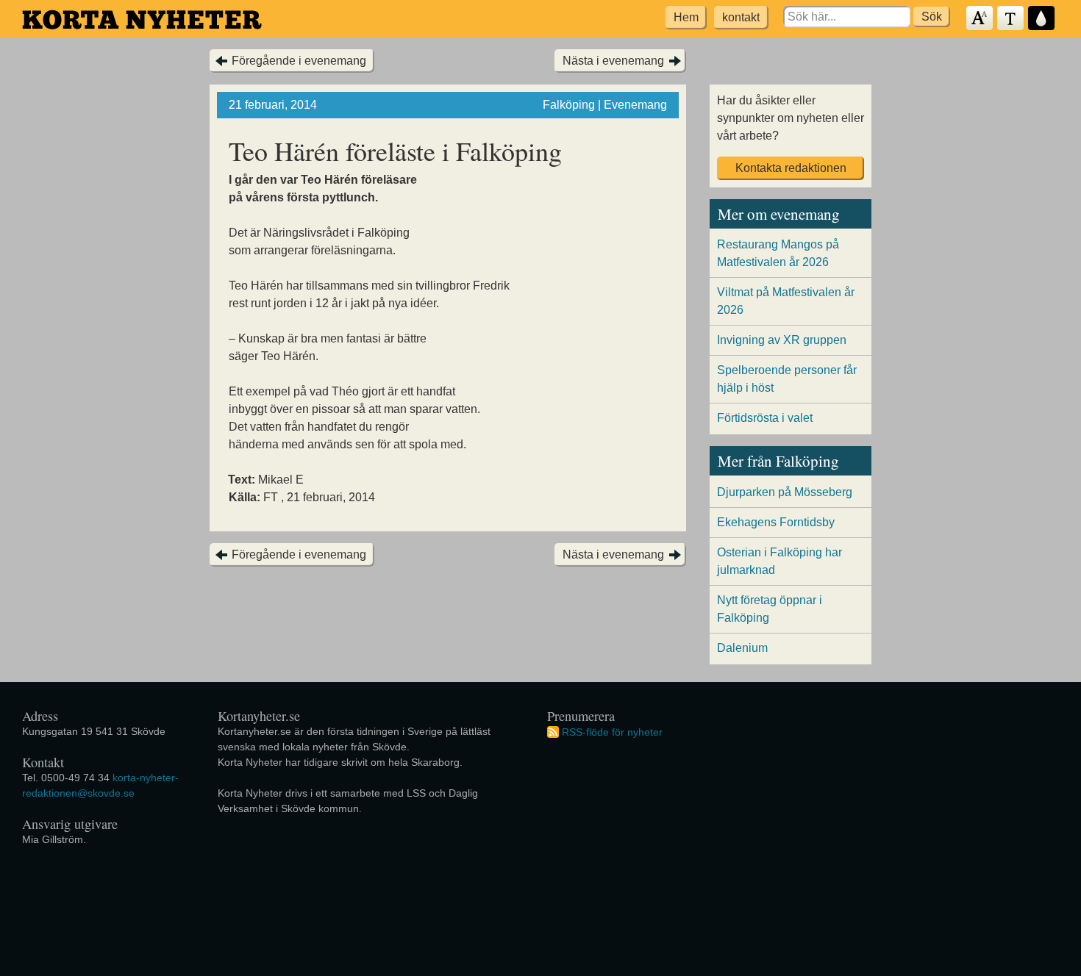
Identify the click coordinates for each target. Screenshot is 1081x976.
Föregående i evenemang (299, 60)
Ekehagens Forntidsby (776, 522)
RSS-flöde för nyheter (612, 731)
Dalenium (742, 648)
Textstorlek (980, 19)
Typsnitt (1011, 19)
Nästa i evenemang (613, 60)
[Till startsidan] (142, 19)
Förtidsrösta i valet (765, 418)
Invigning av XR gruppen (781, 340)
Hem (686, 17)
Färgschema (1042, 19)
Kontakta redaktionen (790, 168)
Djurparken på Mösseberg (784, 492)
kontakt (741, 17)
